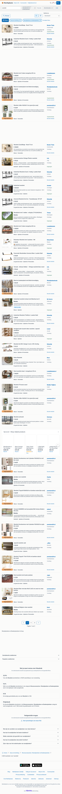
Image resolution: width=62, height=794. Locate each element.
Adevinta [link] (33, 779)
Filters (6, 20)
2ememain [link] (49, 779)
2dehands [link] (41, 779)
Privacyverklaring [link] (20, 774)
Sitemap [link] (56, 779)
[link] (7, 3)
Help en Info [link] (41, 771)
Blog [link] (9, 771)
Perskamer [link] (26, 779)
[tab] (36, 15)
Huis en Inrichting (15, 20)
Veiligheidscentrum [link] (32, 2)
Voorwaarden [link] (23, 2)
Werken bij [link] (18, 779)
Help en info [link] (16, 2)
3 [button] (34, 622)
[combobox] (11, 8)
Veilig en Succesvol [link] (31, 771)
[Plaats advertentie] (58, 3)
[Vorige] (23, 622)
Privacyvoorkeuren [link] (41, 774)
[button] (53, 3)
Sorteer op (46, 13)
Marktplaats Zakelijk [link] (17, 771)
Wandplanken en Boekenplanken (31, 20)
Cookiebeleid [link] (30, 774)
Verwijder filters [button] (46, 20)
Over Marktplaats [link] (8, 779)
